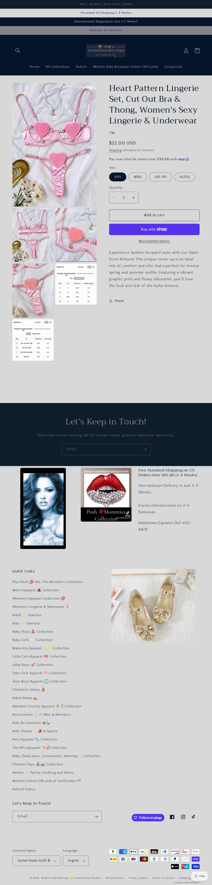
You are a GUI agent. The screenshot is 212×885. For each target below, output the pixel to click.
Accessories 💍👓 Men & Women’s (41, 714)
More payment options (154, 241)
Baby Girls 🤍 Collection (32, 640)
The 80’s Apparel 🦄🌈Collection (39, 748)
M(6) (138, 177)
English (73, 860)
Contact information (186, 882)
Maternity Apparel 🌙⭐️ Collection (41, 648)
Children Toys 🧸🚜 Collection (37, 764)
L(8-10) (160, 177)
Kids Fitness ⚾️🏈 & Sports (35, 731)
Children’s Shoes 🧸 (29, 690)
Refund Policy (23, 789)
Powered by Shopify (88, 878)
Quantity (115, 187)
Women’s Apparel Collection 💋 (38, 598)
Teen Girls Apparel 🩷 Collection (39, 673)
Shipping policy (189, 878)
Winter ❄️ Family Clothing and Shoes (43, 773)
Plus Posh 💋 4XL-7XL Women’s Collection (47, 582)
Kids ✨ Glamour (26, 623)
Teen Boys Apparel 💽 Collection (39, 681)
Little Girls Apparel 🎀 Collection (39, 656)
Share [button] (119, 301)
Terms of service (163, 878)
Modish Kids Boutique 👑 (58, 878)
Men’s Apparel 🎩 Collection (35, 590)
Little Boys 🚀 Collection (32, 665)
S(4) (117, 177)
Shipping (115, 150)
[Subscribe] (145, 449)
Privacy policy (138, 878)
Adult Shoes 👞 (25, 698)
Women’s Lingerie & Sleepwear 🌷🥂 (43, 607)
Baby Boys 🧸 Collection (32, 632)
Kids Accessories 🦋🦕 (31, 723)
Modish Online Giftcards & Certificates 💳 (47, 781)
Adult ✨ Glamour (27, 615)
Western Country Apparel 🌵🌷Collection (47, 706)
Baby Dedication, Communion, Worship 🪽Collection (56, 756)
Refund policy (115, 878)
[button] (17, 50)
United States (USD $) (34, 860)
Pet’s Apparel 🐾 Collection (35, 739)
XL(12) (184, 177)
